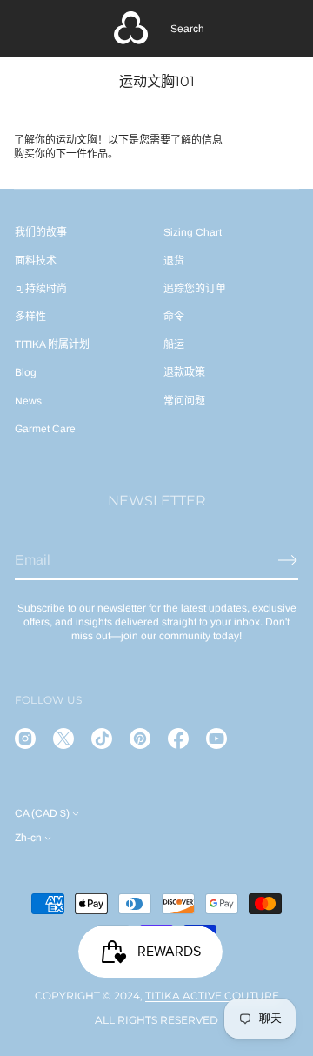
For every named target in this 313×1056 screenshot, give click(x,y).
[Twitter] (63, 738)
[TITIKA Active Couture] (131, 28)
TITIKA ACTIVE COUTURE (212, 995)
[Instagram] (25, 738)
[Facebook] (178, 738)
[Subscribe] (287, 560)
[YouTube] (216, 738)
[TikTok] (102, 738)
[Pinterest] (140, 738)
